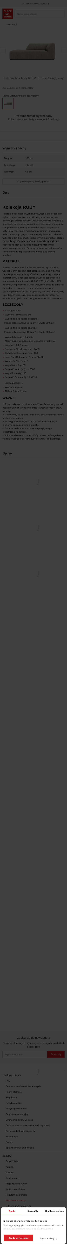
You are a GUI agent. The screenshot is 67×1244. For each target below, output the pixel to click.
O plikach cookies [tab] (54, 1211)
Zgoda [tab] (12, 1211)
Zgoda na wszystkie (18, 1238)
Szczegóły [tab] (32, 1211)
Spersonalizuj (47, 1238)
